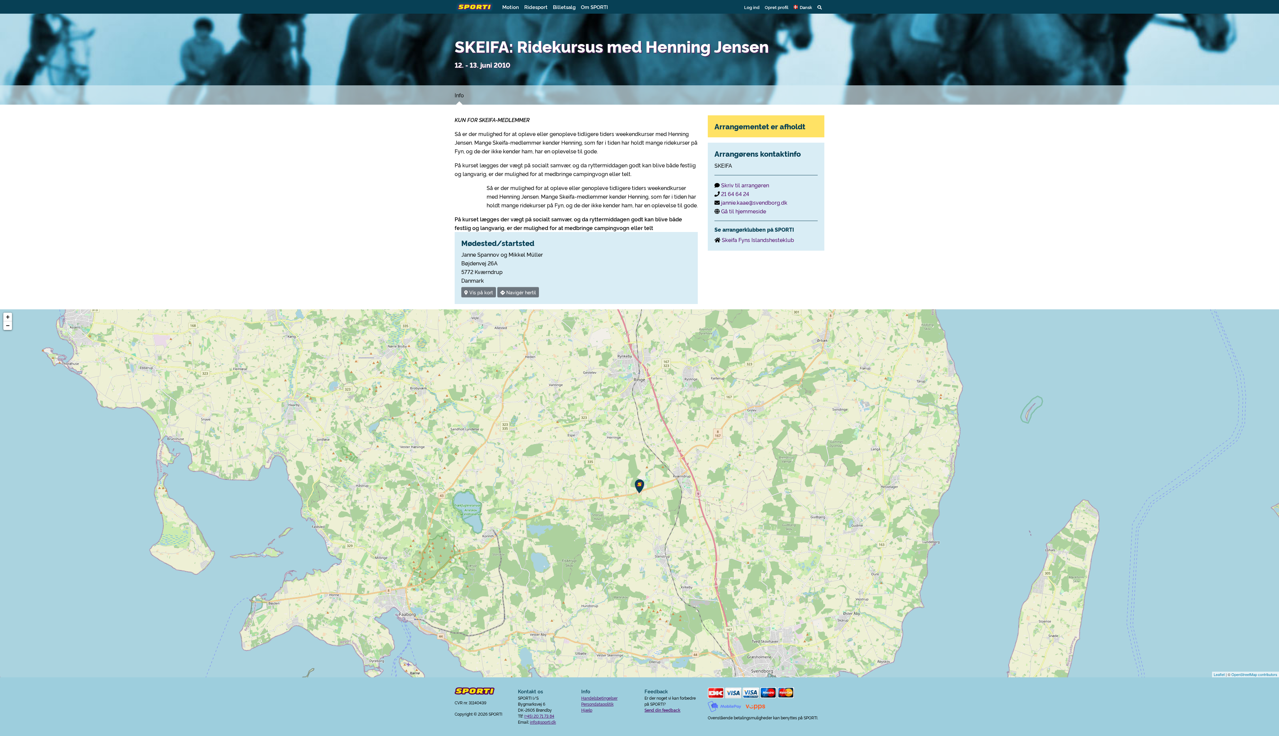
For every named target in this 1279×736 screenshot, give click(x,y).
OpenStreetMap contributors (1254, 674)
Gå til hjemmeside (743, 211)
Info (459, 95)
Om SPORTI (594, 6)
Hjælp (586, 710)
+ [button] (8, 316)
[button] (803, 7)
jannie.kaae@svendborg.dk (754, 202)
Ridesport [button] (536, 6)
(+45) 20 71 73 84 (539, 716)
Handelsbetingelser (599, 698)
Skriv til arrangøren (745, 185)
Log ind (751, 7)
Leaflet (1219, 674)
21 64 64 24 (735, 193)
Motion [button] (510, 6)
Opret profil (776, 7)
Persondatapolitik (597, 704)
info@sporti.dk (543, 722)
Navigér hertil (520, 292)
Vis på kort (480, 292)
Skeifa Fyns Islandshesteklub (758, 239)
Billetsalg (564, 6)
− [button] (8, 325)
